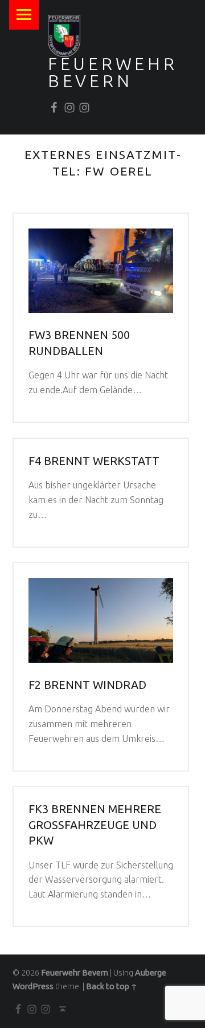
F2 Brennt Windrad (87, 685)
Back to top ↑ (111, 986)
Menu (24, 15)
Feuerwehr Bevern (113, 72)
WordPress (33, 986)
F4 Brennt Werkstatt (93, 461)
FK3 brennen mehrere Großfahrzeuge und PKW (94, 825)
